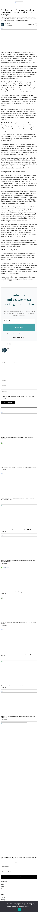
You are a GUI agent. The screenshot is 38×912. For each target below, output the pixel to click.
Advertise (3, 886)
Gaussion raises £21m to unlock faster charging (11, 592)
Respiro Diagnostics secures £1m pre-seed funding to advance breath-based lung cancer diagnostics (18, 561)
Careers (3, 888)
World (11, 7)
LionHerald (9, 23)
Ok (19, 909)
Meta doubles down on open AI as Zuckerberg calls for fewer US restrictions (18, 467)
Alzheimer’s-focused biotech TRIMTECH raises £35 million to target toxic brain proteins (18, 717)
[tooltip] (2, 344)
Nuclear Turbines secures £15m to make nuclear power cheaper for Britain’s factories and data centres (18, 498)
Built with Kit (19, 337)
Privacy (3, 900)
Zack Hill (4, 438)
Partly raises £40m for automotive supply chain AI (12, 685)
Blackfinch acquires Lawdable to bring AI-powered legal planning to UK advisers (17, 654)
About (2, 884)
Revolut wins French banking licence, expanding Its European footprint (17, 437)
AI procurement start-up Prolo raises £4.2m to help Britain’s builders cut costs (18, 529)
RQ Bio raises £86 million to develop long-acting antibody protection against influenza (18, 623)
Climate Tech (4, 7)
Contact (3, 891)
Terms (3, 897)
